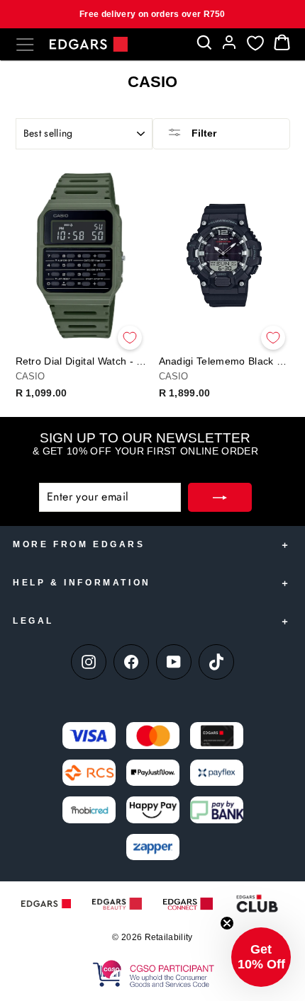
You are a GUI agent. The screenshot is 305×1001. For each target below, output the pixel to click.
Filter (202, 133)
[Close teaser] (227, 923)
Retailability (169, 937)
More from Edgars (79, 544)
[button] (261, 957)
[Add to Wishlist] (130, 338)
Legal (33, 621)
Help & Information (82, 583)
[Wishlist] (255, 43)
